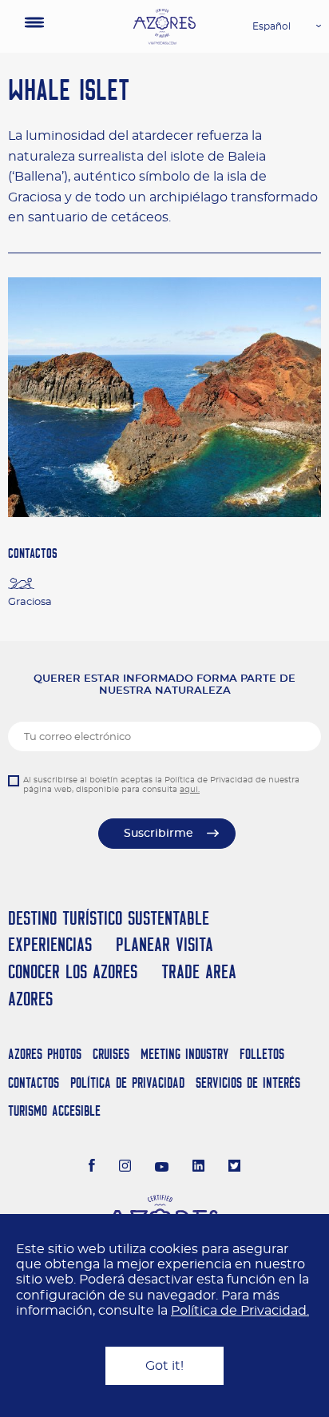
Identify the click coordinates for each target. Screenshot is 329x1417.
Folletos (262, 1053)
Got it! (164, 1365)
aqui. (190, 790)
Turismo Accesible (54, 1110)
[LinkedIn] (198, 1167)
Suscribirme (158, 833)
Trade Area (198, 971)
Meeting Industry (184, 1053)
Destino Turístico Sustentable (108, 918)
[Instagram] (125, 1167)
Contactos (33, 1082)
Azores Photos (44, 1053)
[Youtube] (162, 1167)
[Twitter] (234, 1167)
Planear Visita (164, 944)
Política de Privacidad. (240, 1310)
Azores (30, 999)
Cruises (111, 1053)
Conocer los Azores (72, 971)
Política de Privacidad (127, 1082)
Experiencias (50, 944)
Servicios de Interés (248, 1082)
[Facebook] (92, 1167)
